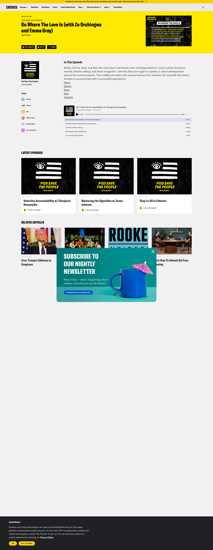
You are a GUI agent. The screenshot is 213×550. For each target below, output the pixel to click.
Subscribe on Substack (78, 292)
